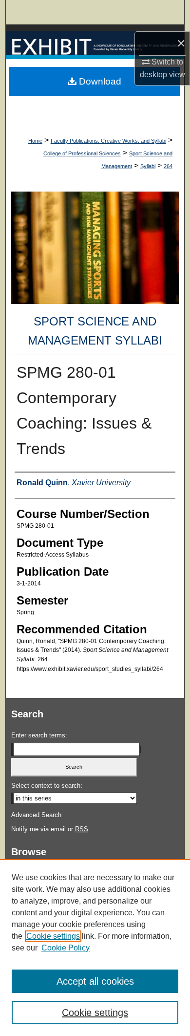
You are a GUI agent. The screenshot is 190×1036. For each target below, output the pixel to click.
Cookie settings (53, 936)
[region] (95, 947)
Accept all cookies (95, 981)
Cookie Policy (65, 948)
